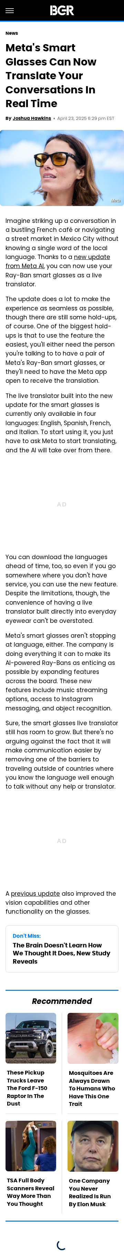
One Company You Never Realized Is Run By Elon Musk (90, 1192)
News (12, 33)
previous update (35, 894)
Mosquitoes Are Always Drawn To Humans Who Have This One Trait (92, 1088)
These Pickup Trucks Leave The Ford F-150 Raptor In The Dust (27, 1088)
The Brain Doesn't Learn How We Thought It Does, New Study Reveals (61, 953)
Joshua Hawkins (32, 118)
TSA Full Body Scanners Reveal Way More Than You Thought (30, 1192)
